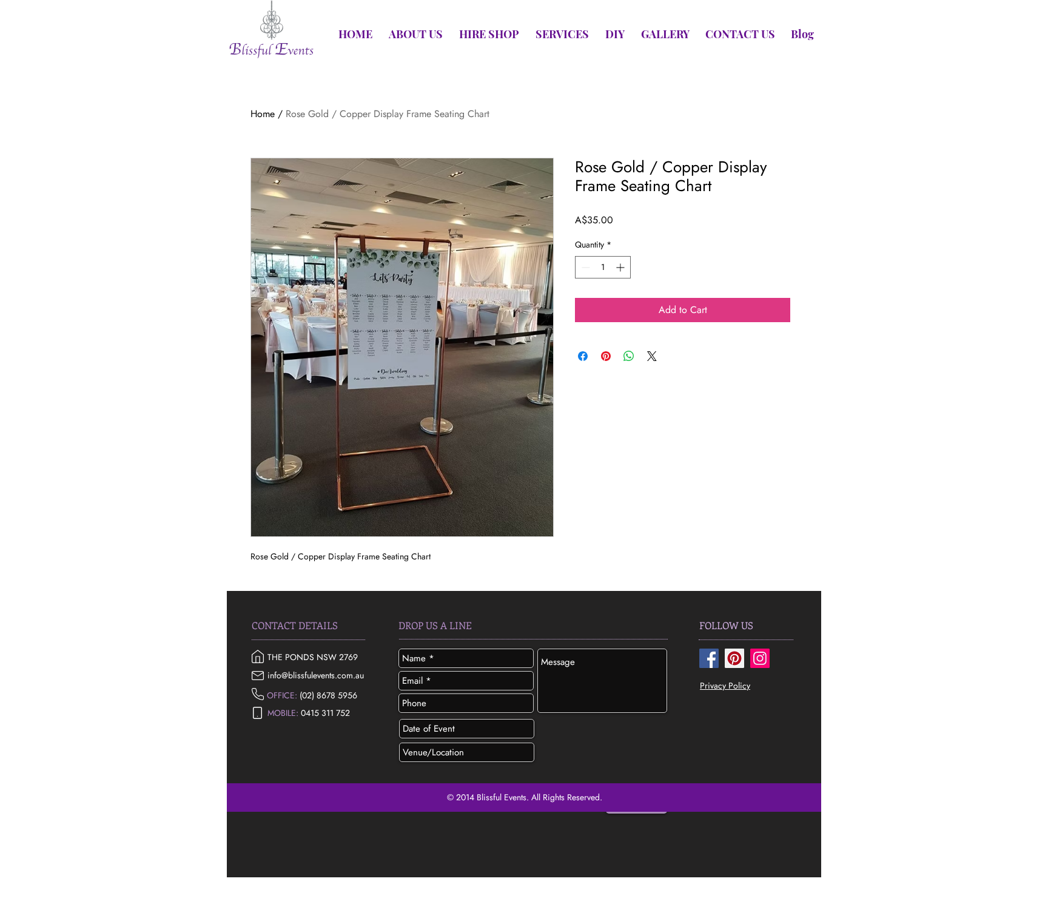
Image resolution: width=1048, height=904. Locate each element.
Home (262, 114)
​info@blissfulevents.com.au (315, 675)
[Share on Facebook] (583, 356)
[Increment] (621, 267)
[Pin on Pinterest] (606, 356)
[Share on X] (652, 356)
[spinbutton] (603, 267)
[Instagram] (760, 658)
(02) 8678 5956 (328, 695)
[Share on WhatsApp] (629, 356)
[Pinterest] (734, 658)
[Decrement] (584, 267)
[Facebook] (709, 658)
